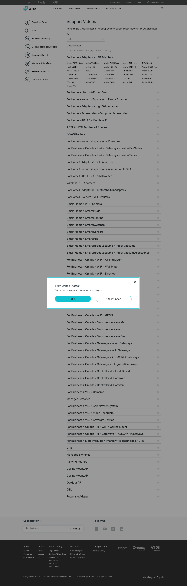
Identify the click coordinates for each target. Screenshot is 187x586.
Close (135, 282)
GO (73, 298)
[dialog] (93, 293)
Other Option (113, 298)
